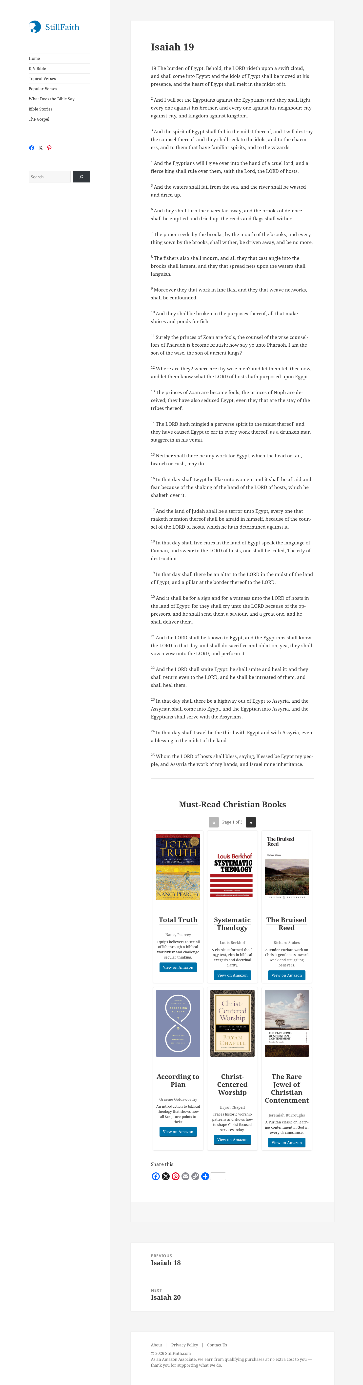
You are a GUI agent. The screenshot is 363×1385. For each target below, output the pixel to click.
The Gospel (39, 119)
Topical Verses (42, 78)
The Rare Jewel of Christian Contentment (287, 1088)
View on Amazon (178, 967)
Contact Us (217, 1345)
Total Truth (178, 919)
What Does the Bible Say (52, 99)
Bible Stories (40, 109)
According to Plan (178, 1080)
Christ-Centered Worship (232, 1084)
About (156, 1345)
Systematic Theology (232, 923)
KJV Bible (37, 68)
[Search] (81, 176)
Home (34, 58)
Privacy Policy (184, 1345)
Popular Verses (43, 88)
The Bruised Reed (286, 923)
